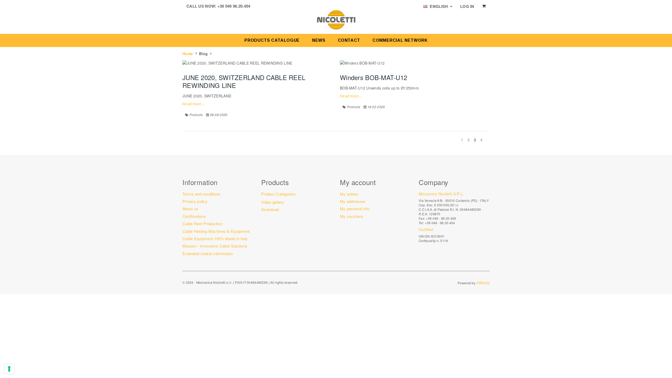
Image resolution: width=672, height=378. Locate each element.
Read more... (193, 104)
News (319, 40)
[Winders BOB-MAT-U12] (415, 63)
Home (187, 53)
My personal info (354, 208)
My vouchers (351, 216)
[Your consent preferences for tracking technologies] (9, 369)
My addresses (352, 201)
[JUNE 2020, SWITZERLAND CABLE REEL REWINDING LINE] (257, 63)
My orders (349, 194)
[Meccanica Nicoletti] (336, 19)
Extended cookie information (207, 253)
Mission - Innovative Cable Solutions (214, 246)
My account (358, 182)
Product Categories (278, 194)
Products (196, 114)
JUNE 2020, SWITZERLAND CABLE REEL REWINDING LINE (243, 81)
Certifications (194, 216)
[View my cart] (484, 6)
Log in (467, 6)
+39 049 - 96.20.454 (440, 222)
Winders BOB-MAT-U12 (373, 77)
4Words (483, 282)
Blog (203, 53)
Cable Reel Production (202, 223)
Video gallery (272, 202)
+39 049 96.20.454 (233, 6)
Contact (349, 40)
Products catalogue (272, 40)
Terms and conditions (201, 194)
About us (190, 208)
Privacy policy (195, 201)
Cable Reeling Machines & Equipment (216, 231)
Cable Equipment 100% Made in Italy (215, 238)
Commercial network (400, 40)
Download (270, 209)
